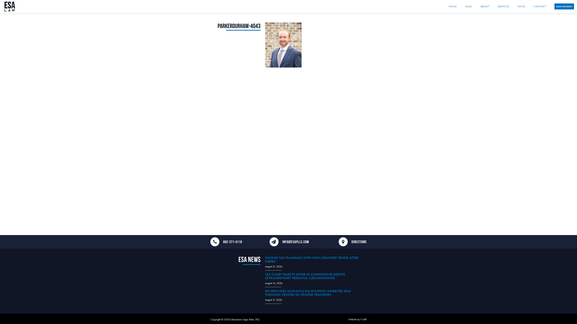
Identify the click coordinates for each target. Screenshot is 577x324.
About (484, 6)
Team (468, 6)
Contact (540, 6)
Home (453, 6)
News (521, 6)
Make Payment (564, 6)
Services (503, 6)
